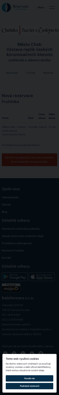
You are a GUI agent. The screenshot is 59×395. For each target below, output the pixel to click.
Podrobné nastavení (29, 386)
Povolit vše (29, 378)
